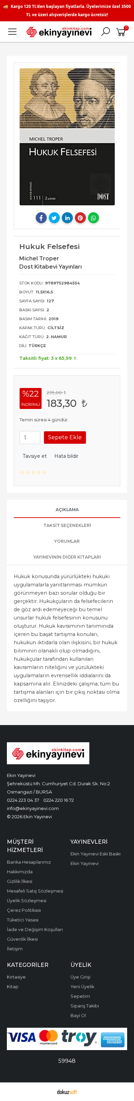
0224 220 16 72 (58, 800)
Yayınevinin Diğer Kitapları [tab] (67, 557)
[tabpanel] (67, 136)
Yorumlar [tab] (67, 541)
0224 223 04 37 (23, 800)
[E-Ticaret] (67, 1092)
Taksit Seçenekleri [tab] (67, 525)
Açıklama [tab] (67, 509)
